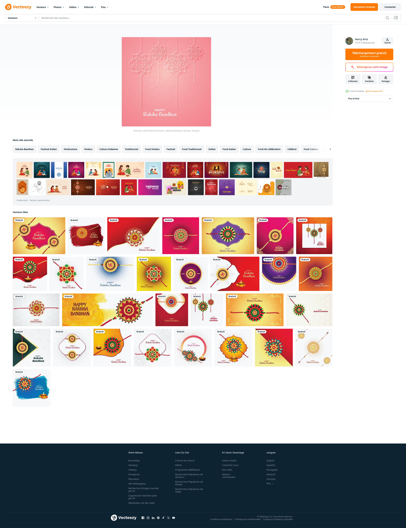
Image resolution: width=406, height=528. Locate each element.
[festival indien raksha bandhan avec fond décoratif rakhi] (228, 235)
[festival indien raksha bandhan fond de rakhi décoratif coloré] (67, 274)
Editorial (88, 7)
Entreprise (134, 474)
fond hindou (152, 149)
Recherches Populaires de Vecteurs (189, 476)
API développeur (137, 483)
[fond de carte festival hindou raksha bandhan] (39, 235)
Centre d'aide (229, 460)
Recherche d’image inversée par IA (143, 489)
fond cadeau (311, 149)
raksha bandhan (24, 149)
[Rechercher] (387, 18)
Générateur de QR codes (141, 502)
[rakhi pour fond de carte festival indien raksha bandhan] (274, 348)
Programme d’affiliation (187, 469)
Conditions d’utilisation (221, 519)
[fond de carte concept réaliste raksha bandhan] (233, 348)
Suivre (387, 42)
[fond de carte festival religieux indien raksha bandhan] (31, 388)
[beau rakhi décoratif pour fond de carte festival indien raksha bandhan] (30, 274)
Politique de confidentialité (248, 519)
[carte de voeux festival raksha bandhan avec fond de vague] (254, 309)
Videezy (132, 469)
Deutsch (271, 474)
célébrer (292, 149)
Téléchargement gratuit (369, 54)
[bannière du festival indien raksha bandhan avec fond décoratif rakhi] (107, 309)
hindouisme (70, 149)
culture (247, 149)
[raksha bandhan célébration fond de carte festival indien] (313, 348)
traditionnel (131, 149)
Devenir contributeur (229, 476)
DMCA (178, 465)
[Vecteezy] (18, 7)
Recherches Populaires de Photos (189, 483)
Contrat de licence (185, 460)
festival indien (49, 149)
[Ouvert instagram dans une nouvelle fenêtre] (148, 517)
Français (271, 478)
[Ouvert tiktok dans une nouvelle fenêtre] (163, 517)
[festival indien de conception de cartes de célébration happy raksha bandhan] (191, 274)
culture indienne (108, 149)
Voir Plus (283, 187)
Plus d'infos (353, 98)
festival (171, 149)
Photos (57, 7)
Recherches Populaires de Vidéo (189, 490)
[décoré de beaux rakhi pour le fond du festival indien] (86, 235)
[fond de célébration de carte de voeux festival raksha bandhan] (279, 274)
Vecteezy (133, 465)
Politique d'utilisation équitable (278, 519)
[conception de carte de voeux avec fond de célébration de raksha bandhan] (171, 309)
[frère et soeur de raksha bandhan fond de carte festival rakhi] (112, 348)
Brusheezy (134, 460)
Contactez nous (230, 465)
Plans (326, 6)
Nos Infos (227, 469)
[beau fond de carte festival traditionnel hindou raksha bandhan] (275, 235)
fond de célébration (269, 149)
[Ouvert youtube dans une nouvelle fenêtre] (173, 517)
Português (272, 469)
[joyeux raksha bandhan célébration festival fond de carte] (193, 348)
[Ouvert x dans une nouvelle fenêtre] (168, 517)
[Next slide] (327, 149)
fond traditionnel (191, 149)
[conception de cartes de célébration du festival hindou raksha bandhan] (133, 235)
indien (212, 149)
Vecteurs (41, 7)
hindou (88, 149)
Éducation (133, 478)
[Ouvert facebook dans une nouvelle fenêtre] (143, 517)
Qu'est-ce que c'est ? (374, 91)
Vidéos (72, 7)
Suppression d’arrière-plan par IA (142, 497)
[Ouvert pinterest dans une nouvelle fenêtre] (158, 517)
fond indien (229, 149)
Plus (103, 7)
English (271, 460)
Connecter (390, 6)
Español (271, 465)
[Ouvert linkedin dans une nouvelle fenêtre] (153, 517)
